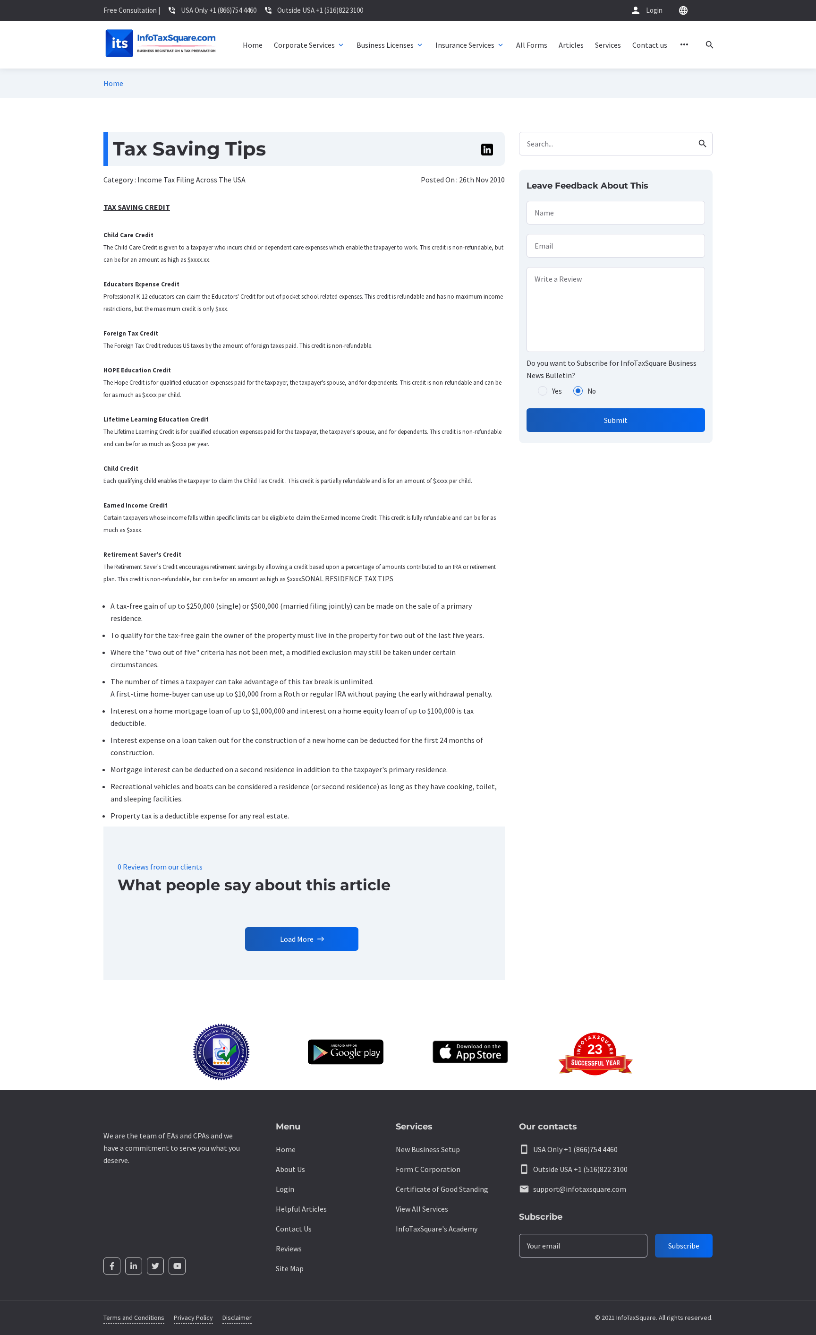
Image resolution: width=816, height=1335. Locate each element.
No (591, 391)
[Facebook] (111, 1266)
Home (113, 83)
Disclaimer (237, 1317)
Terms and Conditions (133, 1317)
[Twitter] (155, 1266)
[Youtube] (177, 1266)
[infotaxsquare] (160, 44)
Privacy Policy (193, 1317)
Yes (557, 391)
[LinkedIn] (133, 1266)
